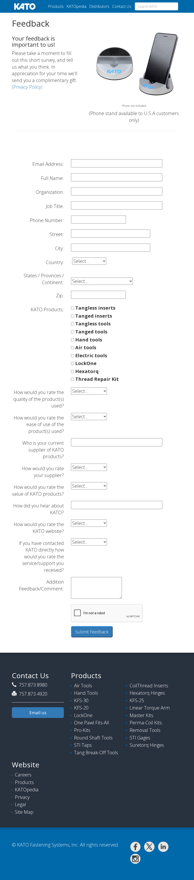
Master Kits (141, 715)
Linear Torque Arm (150, 708)
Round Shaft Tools (93, 738)
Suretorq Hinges (147, 745)
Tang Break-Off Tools (96, 752)
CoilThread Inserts (149, 685)
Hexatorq (87, 371)
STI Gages (140, 738)
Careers (23, 775)
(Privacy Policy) (27, 87)
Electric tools (91, 355)
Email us (37, 712)
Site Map (24, 812)
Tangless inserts (95, 308)
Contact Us (121, 6)
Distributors (99, 6)
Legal (20, 804)
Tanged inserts (93, 316)
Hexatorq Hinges (147, 693)
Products (56, 6)
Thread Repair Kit (97, 379)
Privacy (22, 797)
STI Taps (83, 745)
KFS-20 (81, 708)
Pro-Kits (82, 730)
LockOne (86, 363)
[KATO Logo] (24, 6)
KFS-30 (81, 700)
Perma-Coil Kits (146, 722)
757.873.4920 (32, 694)
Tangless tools (93, 323)
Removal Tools (145, 730)
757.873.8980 (32, 685)
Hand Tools (86, 693)
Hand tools (88, 339)
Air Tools (83, 685)
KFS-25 (137, 700)
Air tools (85, 347)
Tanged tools (91, 331)
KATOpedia (76, 6)
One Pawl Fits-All (91, 722)
